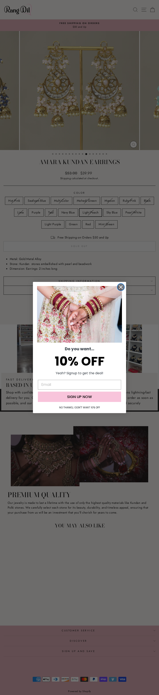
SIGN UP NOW (79, 396)
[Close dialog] (120, 287)
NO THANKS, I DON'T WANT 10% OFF (79, 407)
